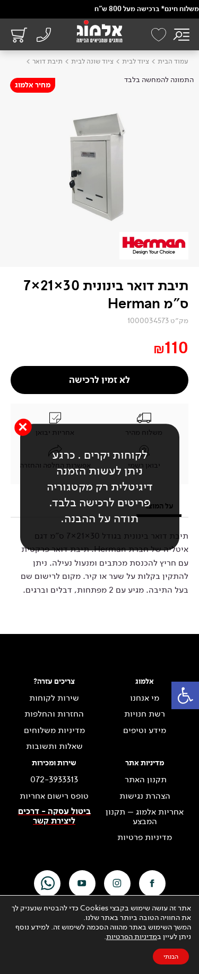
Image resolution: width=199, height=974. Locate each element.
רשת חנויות (144, 714)
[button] (185, 695)
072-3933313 (54, 779)
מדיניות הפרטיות (131, 937)
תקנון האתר (145, 779)
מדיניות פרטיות (144, 837)
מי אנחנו (144, 698)
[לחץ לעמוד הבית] (99, 31)
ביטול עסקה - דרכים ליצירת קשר (54, 816)
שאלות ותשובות (54, 746)
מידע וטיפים (144, 730)
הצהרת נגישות (144, 796)
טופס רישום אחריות (54, 796)
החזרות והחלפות (54, 714)
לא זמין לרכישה (99, 380)
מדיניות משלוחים (54, 730)
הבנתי (170, 956)
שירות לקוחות (54, 698)
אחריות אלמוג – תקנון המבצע (145, 816)
